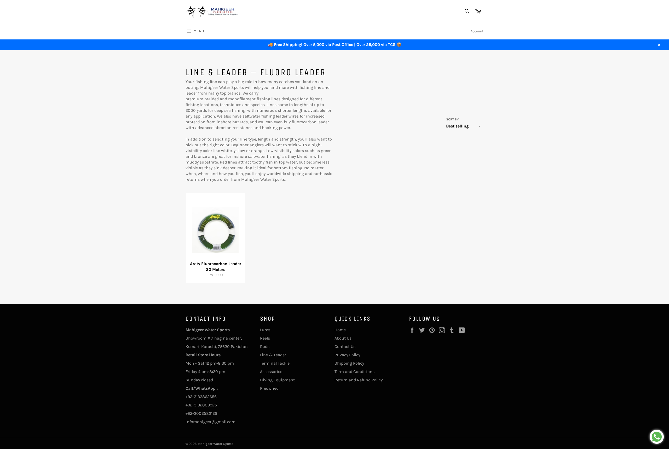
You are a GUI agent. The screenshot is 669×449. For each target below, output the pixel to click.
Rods (264, 346)
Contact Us (344, 346)
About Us (342, 338)
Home (340, 329)
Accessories (271, 371)
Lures (265, 329)
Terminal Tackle (275, 363)
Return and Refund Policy (358, 379)
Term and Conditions (354, 371)
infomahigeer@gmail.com (210, 421)
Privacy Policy (347, 354)
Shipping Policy (349, 363)
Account (477, 31)
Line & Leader (273, 354)
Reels (265, 338)
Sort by (452, 119)
